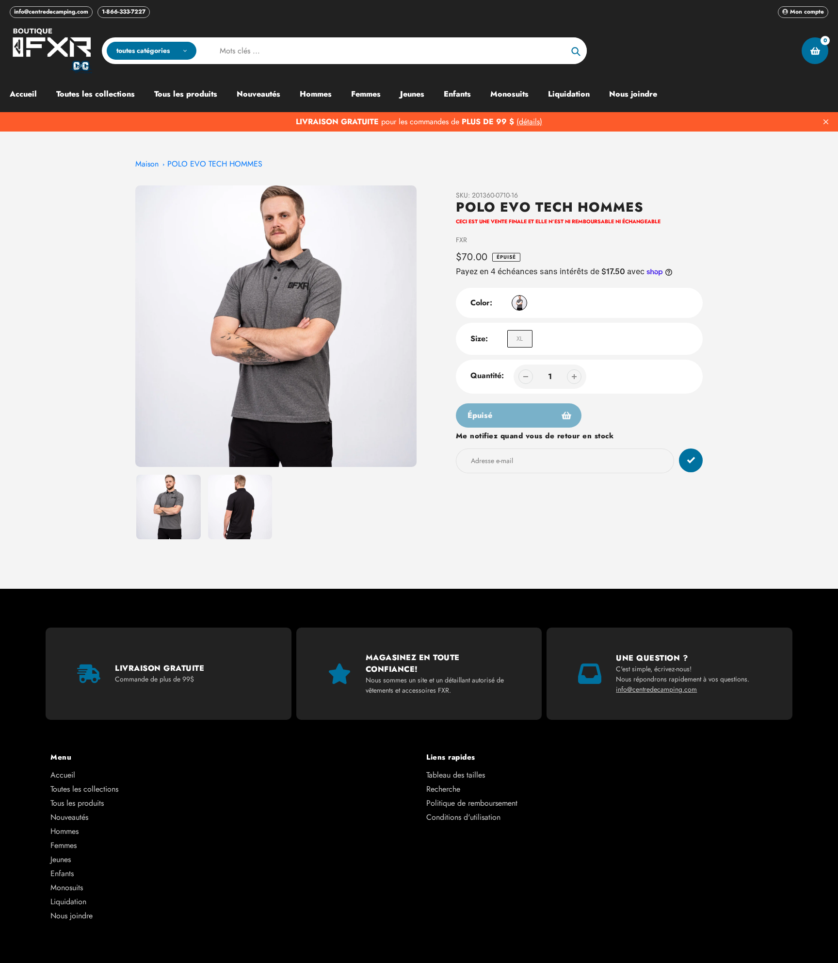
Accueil (62, 774)
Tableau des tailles (455, 774)
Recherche (443, 789)
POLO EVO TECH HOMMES (214, 163)
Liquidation (68, 901)
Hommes (64, 831)
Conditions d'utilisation (463, 817)
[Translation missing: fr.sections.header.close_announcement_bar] (826, 122)
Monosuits (66, 887)
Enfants (62, 873)
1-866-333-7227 (123, 11)
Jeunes (60, 859)
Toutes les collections (84, 789)
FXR (461, 240)
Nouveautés (69, 817)
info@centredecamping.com (51, 11)
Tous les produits (77, 803)
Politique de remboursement (471, 803)
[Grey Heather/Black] (519, 303)
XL (519, 338)
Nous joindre (71, 915)
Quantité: (487, 375)
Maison (147, 163)
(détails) (529, 121)
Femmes (63, 845)
